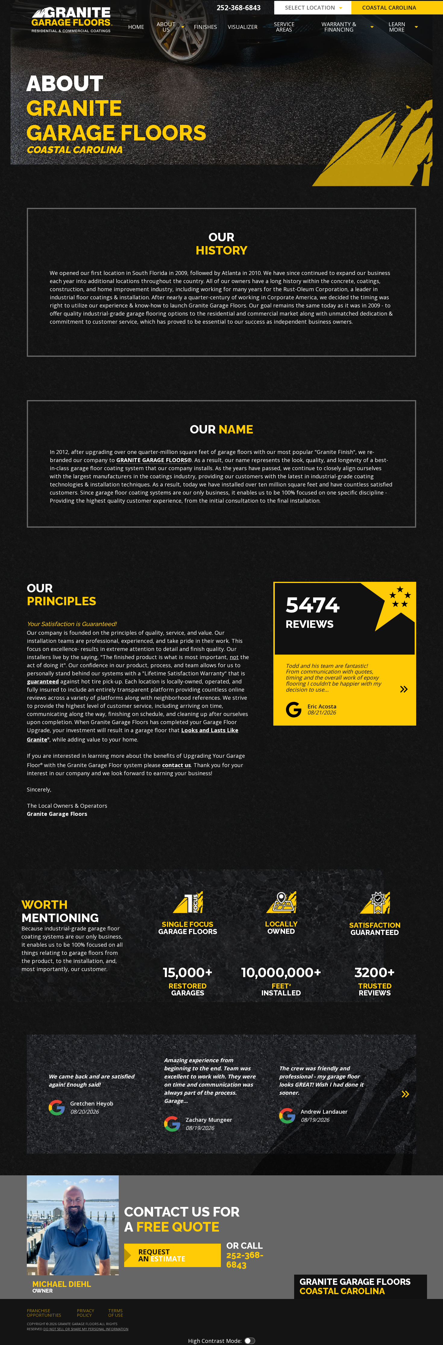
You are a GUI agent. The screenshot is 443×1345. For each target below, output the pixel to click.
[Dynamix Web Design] (401, 1318)
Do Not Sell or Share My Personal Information (85, 1329)
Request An (161, 1255)
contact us (176, 765)
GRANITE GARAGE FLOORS (151, 460)
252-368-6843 (239, 7)
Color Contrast (249, 1340)
